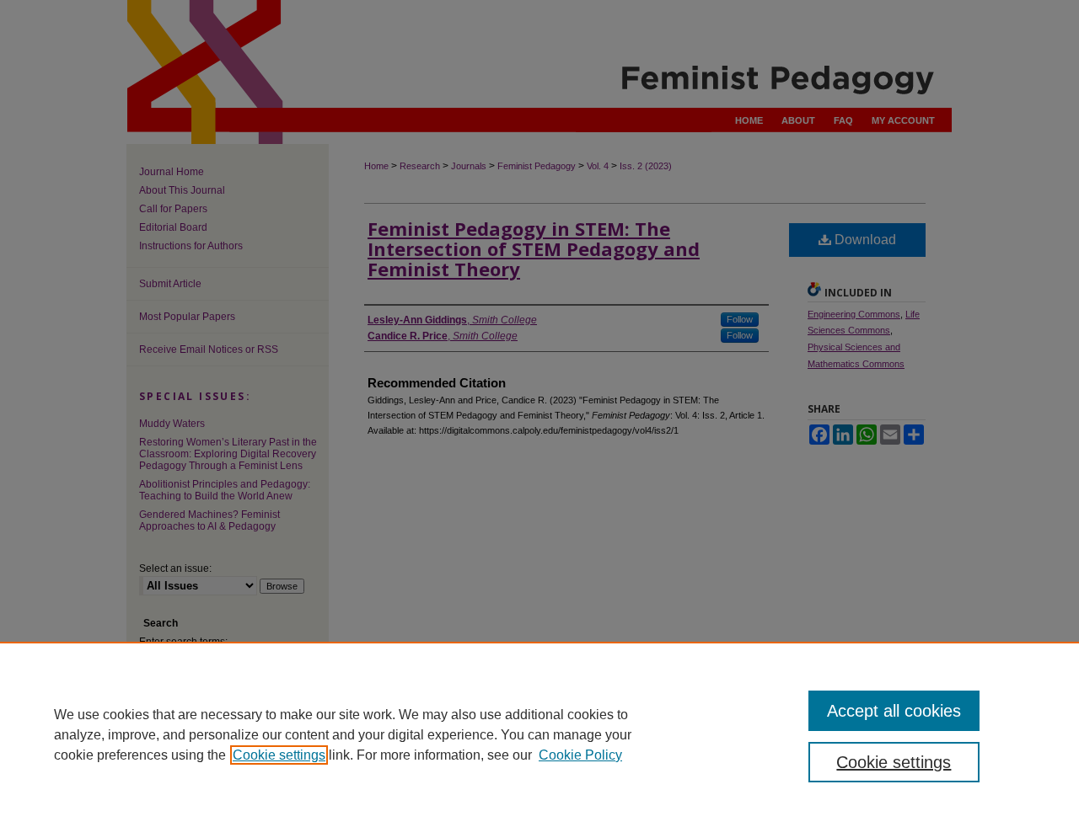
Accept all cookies (894, 711)
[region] (539, 734)
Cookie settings (279, 755)
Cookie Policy (580, 755)
